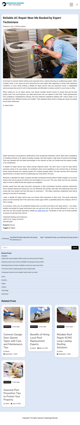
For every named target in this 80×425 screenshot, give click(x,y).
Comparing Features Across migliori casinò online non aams (19, 272)
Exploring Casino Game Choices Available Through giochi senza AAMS (22, 262)
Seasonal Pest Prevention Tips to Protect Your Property (12, 394)
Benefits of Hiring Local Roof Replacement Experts (39, 339)
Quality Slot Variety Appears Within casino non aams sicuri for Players (22, 258)
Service (12, 225)
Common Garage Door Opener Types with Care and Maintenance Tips (13, 341)
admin (23, 26)
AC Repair (12, 228)
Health (3, 283)
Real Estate (4, 294)
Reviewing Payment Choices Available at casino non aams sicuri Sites (22, 265)
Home (3, 276)
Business (4, 280)
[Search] (77, 4)
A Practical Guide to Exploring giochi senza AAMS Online (18, 269)
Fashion (3, 287)
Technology (4, 290)
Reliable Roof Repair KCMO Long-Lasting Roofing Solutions (64, 341)
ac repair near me (41, 211)
